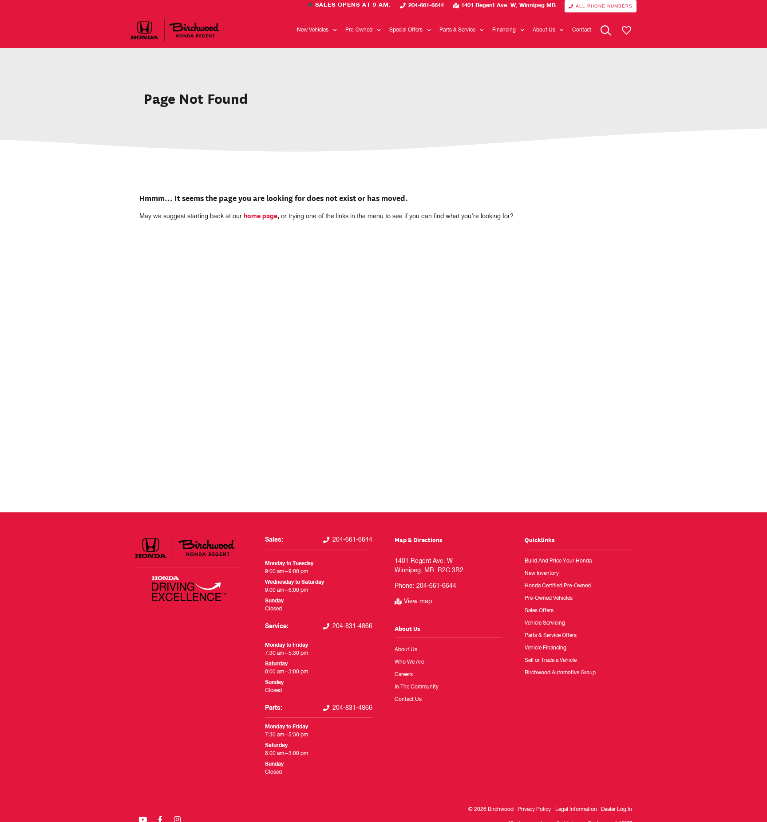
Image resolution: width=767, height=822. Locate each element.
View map (418, 601)
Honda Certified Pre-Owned (558, 586)
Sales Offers (539, 611)
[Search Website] (606, 30)
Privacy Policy (534, 809)
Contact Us (408, 699)
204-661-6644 (426, 5)
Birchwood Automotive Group (560, 673)
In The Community (417, 687)
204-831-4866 (352, 626)
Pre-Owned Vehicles (549, 598)
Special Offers (406, 30)
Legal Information (576, 809)
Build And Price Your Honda (558, 561)
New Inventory (542, 573)
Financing (504, 30)
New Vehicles (312, 30)
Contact (581, 30)
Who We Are (409, 662)
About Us (544, 30)
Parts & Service (457, 30)
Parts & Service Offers (551, 635)
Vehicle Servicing (545, 623)
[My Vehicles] (626, 30)
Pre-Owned (358, 30)
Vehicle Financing (545, 648)
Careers (404, 674)
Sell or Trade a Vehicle (551, 660)
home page (260, 216)
